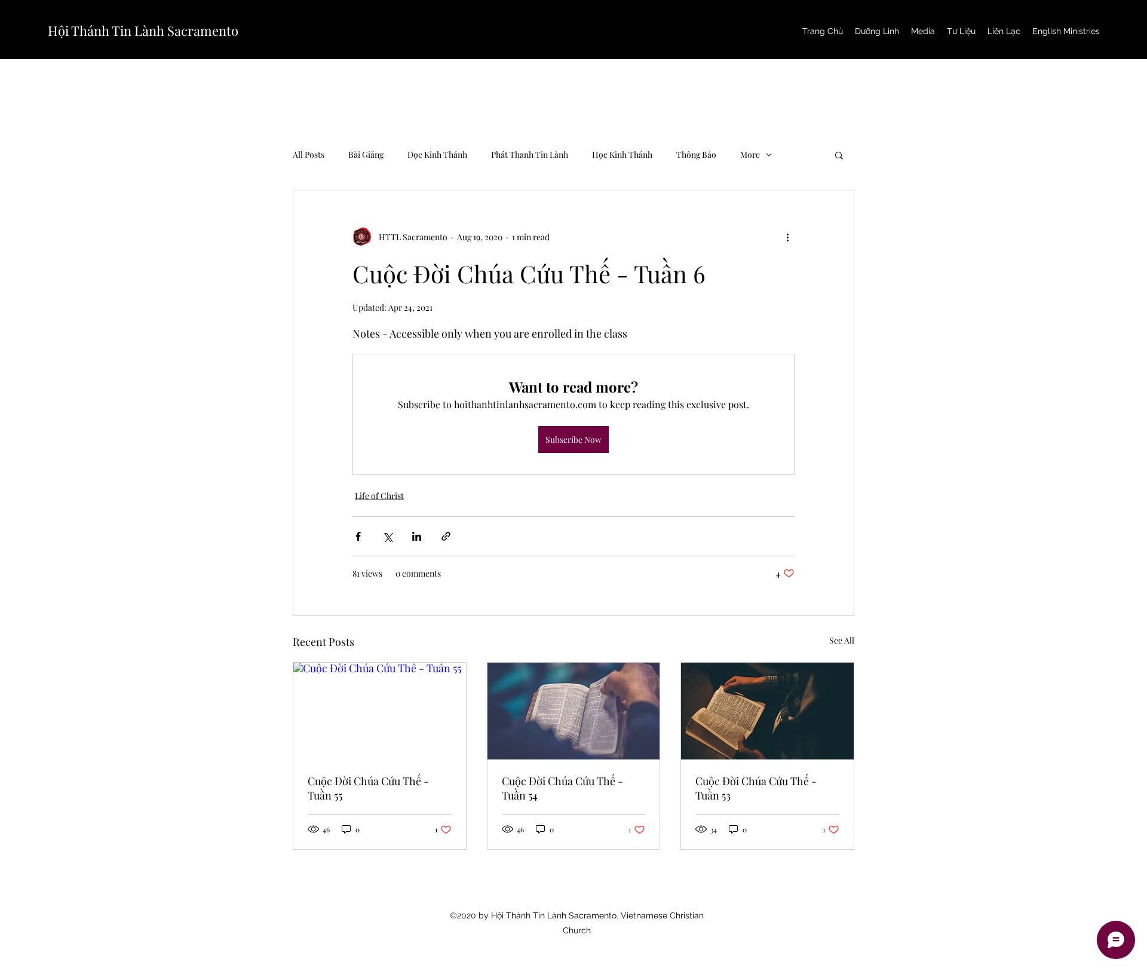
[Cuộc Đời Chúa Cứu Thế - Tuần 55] (379, 711)
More (750, 154)
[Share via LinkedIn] (416, 536)
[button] (839, 155)
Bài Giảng (366, 154)
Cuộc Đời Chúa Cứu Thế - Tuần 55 (368, 788)
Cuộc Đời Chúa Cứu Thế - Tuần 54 (562, 788)
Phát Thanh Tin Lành (529, 154)
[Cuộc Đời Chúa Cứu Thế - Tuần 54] (573, 711)
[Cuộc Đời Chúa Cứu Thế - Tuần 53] (767, 711)
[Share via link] (446, 536)
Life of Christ (379, 495)
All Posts (308, 154)
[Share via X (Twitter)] (387, 536)
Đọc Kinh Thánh (437, 154)
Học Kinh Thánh (622, 154)
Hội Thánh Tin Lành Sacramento (143, 30)
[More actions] (787, 236)
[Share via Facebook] (358, 536)
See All (841, 640)
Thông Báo (696, 154)
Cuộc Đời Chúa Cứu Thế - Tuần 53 (756, 788)
